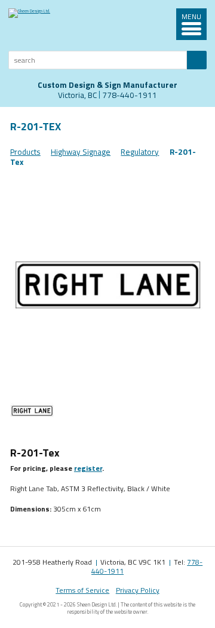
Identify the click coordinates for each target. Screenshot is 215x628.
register (88, 468)
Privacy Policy (137, 590)
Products (25, 152)
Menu (191, 17)
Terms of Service (82, 590)
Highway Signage (80, 152)
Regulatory (140, 152)
